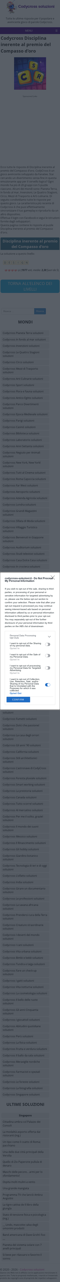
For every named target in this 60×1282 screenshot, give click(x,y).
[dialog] (30, 641)
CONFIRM (18, 699)
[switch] (47, 644)
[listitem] (30, 636)
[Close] (54, 578)
